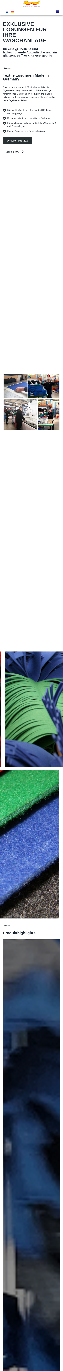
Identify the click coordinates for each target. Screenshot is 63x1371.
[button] (57, 11)
